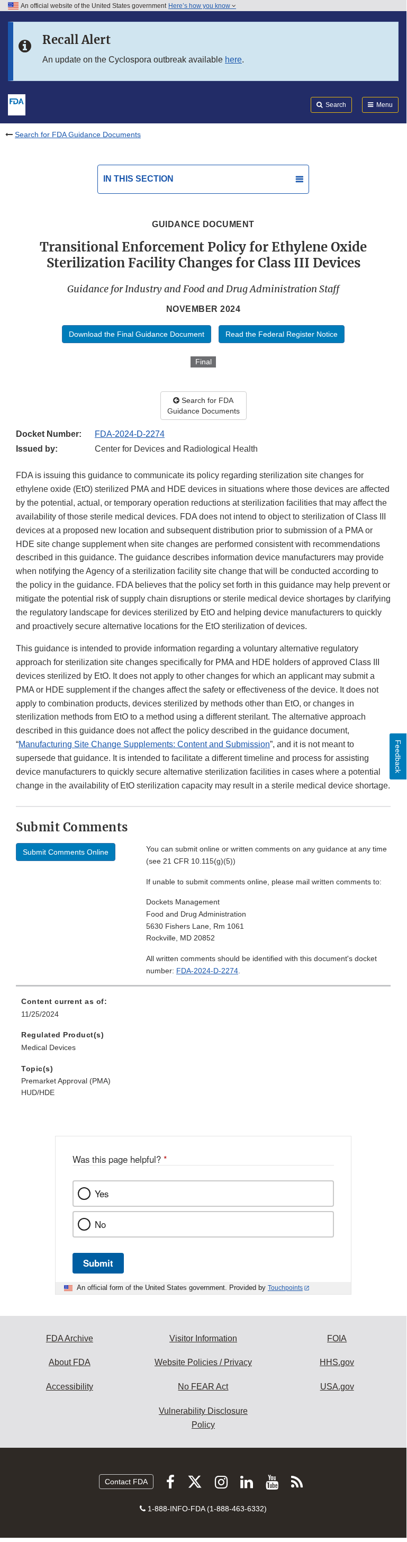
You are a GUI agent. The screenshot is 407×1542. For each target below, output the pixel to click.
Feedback (398, 756)
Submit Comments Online (65, 852)
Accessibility (69, 1386)
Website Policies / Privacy (203, 1362)
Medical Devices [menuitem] (48, 1047)
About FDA (70, 1362)
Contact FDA (126, 1481)
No (100, 1224)
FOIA (337, 1338)
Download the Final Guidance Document (136, 334)
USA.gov (337, 1386)
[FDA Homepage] (16, 104)
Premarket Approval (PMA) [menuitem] (66, 1081)
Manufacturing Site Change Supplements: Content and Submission (144, 744)
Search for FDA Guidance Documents (78, 134)
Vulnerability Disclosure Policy (203, 1417)
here (233, 59)
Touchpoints (285, 1288)
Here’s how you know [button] (200, 6)
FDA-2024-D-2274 (130, 433)
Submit (98, 1263)
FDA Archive (69, 1338)
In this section (138, 178)
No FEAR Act (203, 1386)
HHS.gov (337, 1362)
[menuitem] (203, 1011)
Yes (101, 1193)
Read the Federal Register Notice (281, 334)
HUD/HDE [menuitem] (38, 1092)
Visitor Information (203, 1338)
